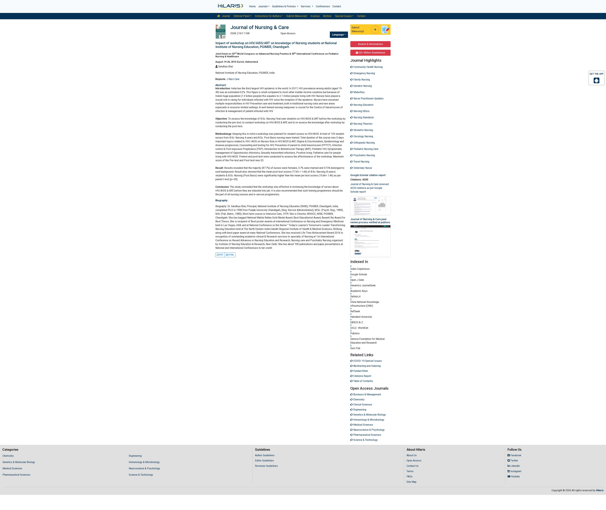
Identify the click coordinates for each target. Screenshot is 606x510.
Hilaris (600, 490)
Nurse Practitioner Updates (368, 98)
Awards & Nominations (370, 44)
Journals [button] (263, 6)
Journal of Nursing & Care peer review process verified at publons (370, 221)
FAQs (410, 476)
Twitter (514, 460)
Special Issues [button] (343, 16)
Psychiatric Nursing (364, 155)
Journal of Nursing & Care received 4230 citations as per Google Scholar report (369, 188)
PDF (221, 255)
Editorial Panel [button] (242, 16)
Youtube (515, 476)
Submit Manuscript (296, 16)
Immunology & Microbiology (144, 462)
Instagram (515, 471)
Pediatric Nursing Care (365, 148)
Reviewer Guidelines (266, 465)
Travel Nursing (361, 161)
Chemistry (8, 455)
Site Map (411, 481)
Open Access (414, 460)
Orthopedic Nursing (364, 142)
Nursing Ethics (361, 111)
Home (252, 6)
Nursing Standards (363, 117)
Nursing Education (363, 104)
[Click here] (230, 6)
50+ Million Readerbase (371, 52)
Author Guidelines (264, 455)
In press (315, 16)
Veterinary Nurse (362, 167)
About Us (412, 455)
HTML (231, 255)
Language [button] (338, 34)
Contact (337, 6)
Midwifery (359, 92)
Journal (225, 16)
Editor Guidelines (264, 460)
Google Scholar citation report (368, 175)
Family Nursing (361, 79)
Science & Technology (141, 474)
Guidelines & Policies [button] (284, 6)
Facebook (515, 455)
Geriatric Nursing (362, 85)
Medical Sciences (12, 468)
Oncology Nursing (363, 136)
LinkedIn (515, 465)
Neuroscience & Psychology (144, 468)
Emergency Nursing (364, 73)
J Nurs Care (232, 79)
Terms (410, 471)
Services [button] (306, 6)
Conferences (323, 6)
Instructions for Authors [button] (268, 16)
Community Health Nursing (368, 66)
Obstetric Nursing (363, 130)
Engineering (135, 455)
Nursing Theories (362, 123)
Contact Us (413, 465)
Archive (327, 16)
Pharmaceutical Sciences (16, 474)
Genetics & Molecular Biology (19, 462)
